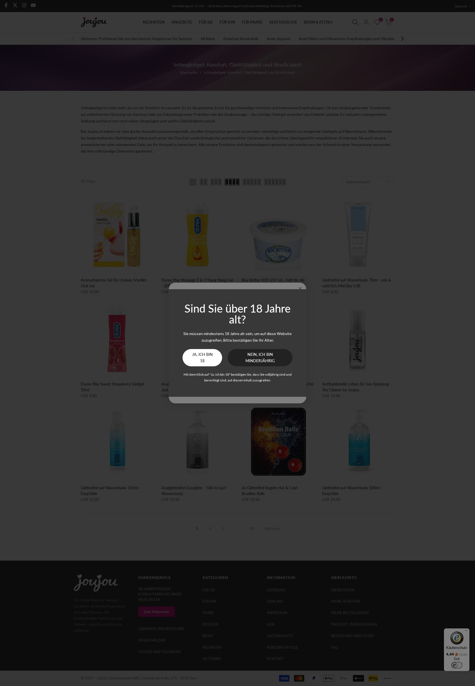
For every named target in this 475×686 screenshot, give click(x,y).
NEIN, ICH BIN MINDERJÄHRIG (260, 357)
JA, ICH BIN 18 (202, 357)
